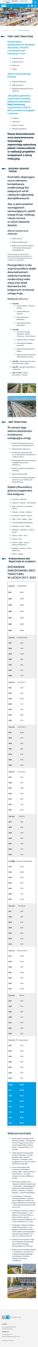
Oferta (13, 30)
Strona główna (5, 30)
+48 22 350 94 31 (7, 1334)
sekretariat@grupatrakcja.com (11, 1336)
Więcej (8, 2)
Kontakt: (5, 1332)
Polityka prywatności (8, 1340)
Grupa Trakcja (11, 1317)
